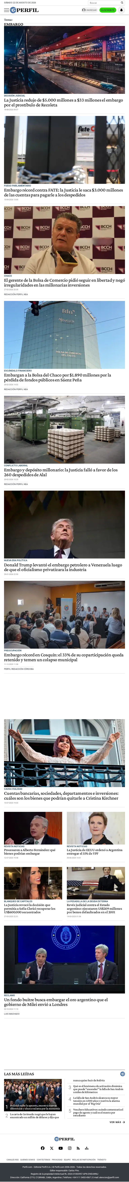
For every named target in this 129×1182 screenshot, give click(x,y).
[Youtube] (61, 1148)
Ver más (115, 1122)
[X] (51, 1148)
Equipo (67, 1160)
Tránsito (101, 1160)
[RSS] (78, 1148)
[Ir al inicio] (24, 10)
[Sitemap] (86, 1148)
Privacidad (57, 1160)
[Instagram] (69, 1148)
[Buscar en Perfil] (122, 2)
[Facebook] (43, 1148)
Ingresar (91, 10)
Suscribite (108, 10)
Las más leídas (19, 1074)
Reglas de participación (84, 1160)
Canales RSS (13, 1160)
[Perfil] (64, 1140)
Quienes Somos (27, 1160)
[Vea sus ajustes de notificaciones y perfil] (121, 10)
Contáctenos (43, 1160)
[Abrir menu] (6, 10)
